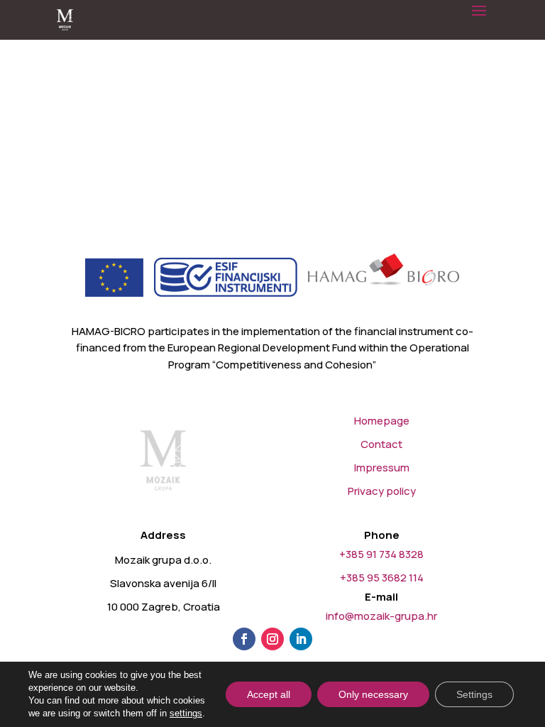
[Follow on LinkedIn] (301, 639)
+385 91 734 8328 (381, 554)
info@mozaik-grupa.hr (381, 615)
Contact (381, 444)
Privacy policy (382, 490)
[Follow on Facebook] (244, 639)
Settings (474, 694)
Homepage (381, 420)
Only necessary (373, 694)
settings (186, 713)
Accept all (268, 694)
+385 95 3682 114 (382, 577)
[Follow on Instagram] (272, 639)
